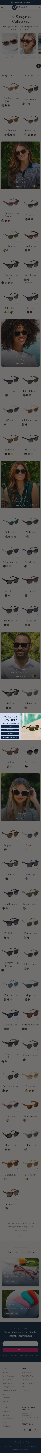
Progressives (10, 729)
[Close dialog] (40, 714)
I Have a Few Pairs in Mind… (10, 737)
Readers (10, 726)
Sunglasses (10, 733)
